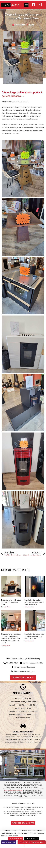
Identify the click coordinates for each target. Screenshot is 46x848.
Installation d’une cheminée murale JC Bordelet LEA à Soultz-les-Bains (34, 636)
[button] (26, 5)
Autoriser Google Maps (23, 823)
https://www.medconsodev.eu (13, 790)
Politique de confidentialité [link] (32, 842)
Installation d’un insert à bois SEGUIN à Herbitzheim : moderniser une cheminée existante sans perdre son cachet (11, 638)
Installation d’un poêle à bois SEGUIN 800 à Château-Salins (11, 602)
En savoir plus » (5, 607)
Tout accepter (15, 838)
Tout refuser (32, 838)
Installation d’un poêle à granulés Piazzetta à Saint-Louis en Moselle (34, 602)
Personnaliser (8, 842)
